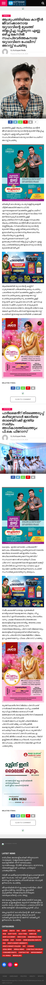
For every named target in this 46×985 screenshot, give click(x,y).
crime (5, 931)
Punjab (5, 940)
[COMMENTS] (35, 121)
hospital (31, 931)
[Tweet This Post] (15, 121)
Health (32, 976)
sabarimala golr (34, 937)
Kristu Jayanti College (11, 946)
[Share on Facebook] (10, 121)
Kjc (24, 946)
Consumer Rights (9, 952)
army (24, 931)
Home (5, 976)
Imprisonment (36, 952)
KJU (4, 943)
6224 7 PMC (23, 934)
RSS (18, 931)
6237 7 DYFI (12, 934)
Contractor (24, 952)
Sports (40, 976)
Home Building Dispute (32, 940)
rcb (4, 934)
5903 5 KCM (22, 937)
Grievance (14, 976)
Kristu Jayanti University (17, 943)
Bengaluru (17, 955)
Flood (18, 940)
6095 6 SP (32, 934)
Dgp (12, 940)
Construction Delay (34, 949)
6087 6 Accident (9, 937)
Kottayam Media (19, 50)
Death (12, 931)
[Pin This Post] (25, 121)
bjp (39, 931)
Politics (23, 976)
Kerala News (19, 949)
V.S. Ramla (7, 955)
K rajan (31, 946)
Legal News (7, 949)
